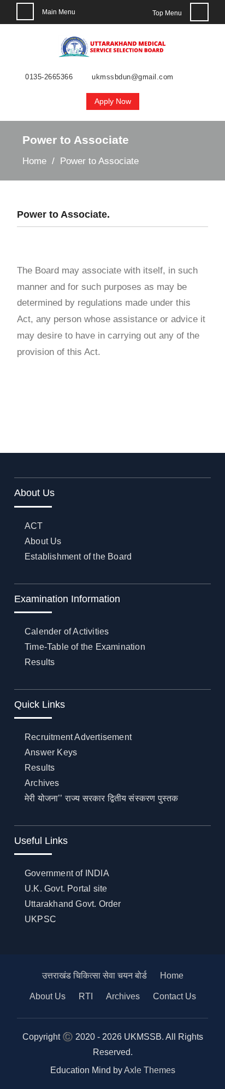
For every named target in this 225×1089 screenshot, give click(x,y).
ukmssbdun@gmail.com (133, 77)
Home (171, 975)
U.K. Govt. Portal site (66, 888)
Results (40, 662)
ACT (34, 526)
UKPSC (40, 919)
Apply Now (112, 101)
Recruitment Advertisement (78, 737)
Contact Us (174, 996)
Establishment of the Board (78, 556)
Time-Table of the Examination (85, 646)
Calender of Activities (67, 631)
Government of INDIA (67, 873)
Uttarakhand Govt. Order (73, 904)
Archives (42, 783)
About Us (43, 541)
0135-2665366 (49, 77)
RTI (86, 996)
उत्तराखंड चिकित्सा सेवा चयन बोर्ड (94, 975)
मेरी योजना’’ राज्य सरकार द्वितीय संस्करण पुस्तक (101, 798)
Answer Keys (51, 752)
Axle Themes (149, 1070)
